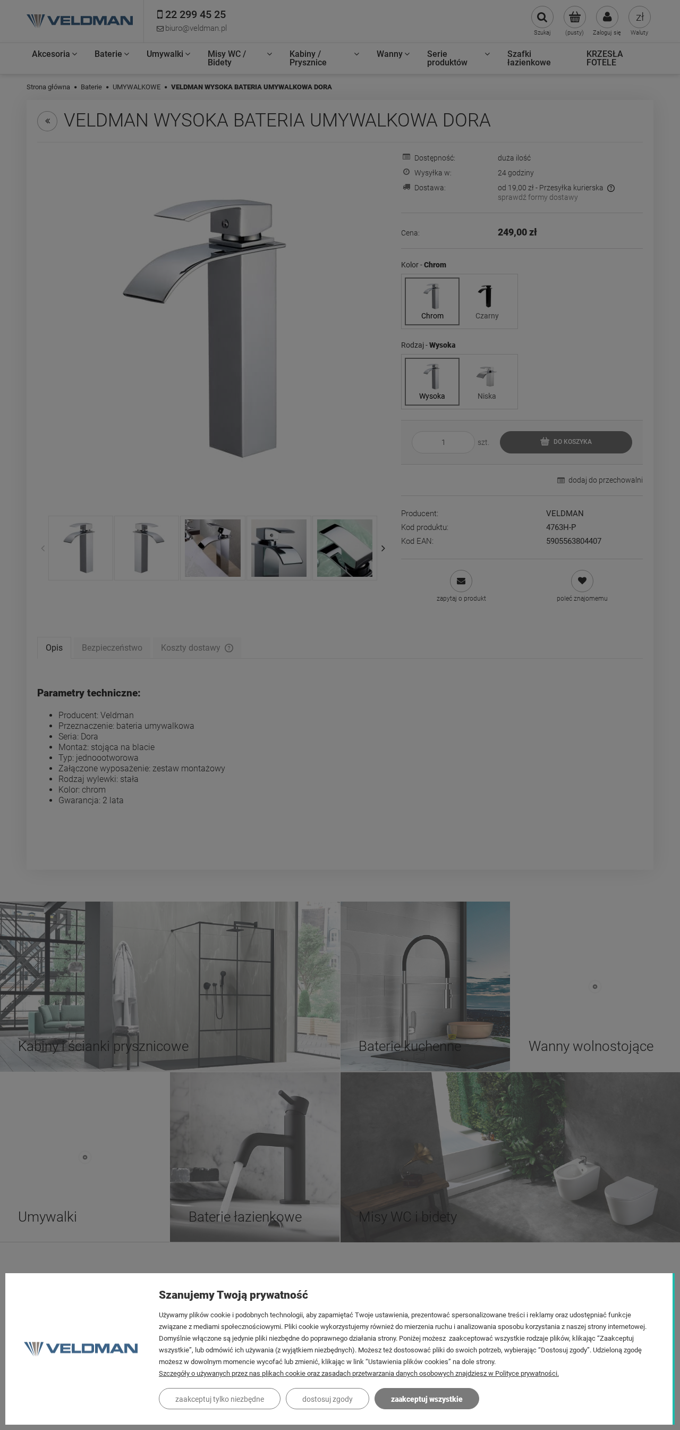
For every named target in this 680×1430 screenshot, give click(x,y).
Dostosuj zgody (327, 1399)
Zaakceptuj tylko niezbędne (219, 1399)
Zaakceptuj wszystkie (427, 1399)
